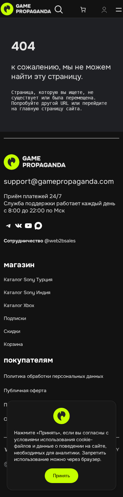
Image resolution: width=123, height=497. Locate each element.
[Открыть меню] (118, 9)
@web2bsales (60, 241)
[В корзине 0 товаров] (83, 9)
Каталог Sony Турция (28, 279)
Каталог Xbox (19, 305)
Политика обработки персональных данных (53, 376)
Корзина (13, 344)
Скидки (12, 331)
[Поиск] (59, 9)
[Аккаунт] (104, 10)
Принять (61, 475)
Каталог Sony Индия (27, 292)
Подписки (15, 318)
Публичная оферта (25, 390)
